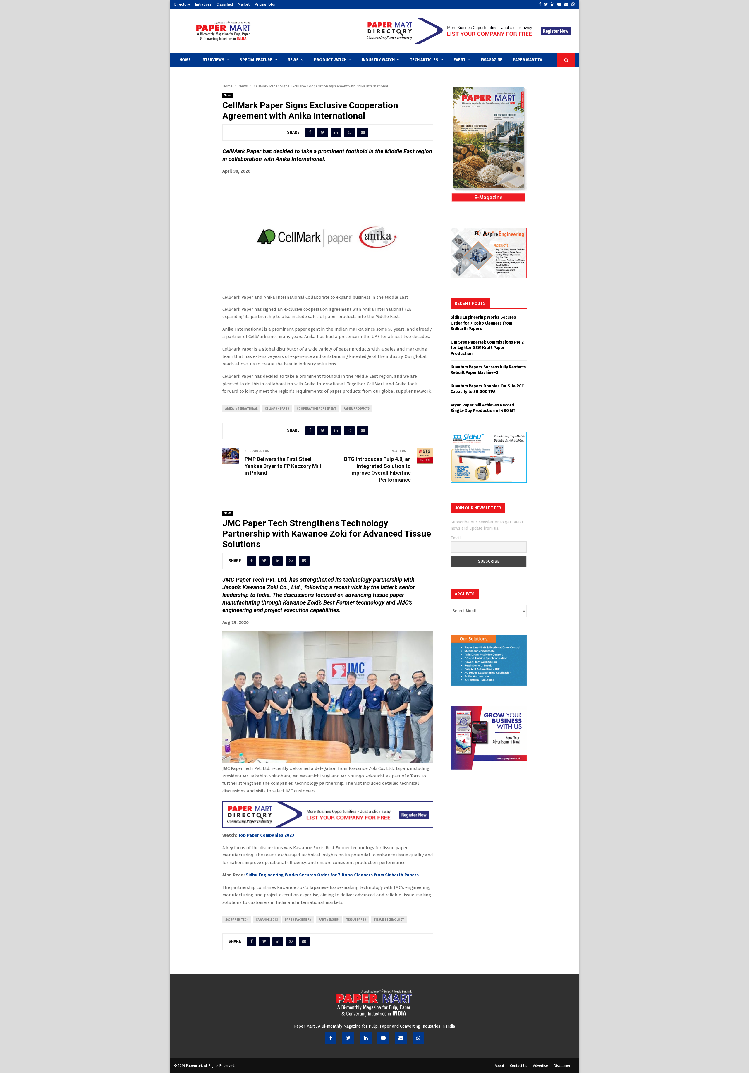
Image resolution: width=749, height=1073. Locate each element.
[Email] (401, 1038)
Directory (182, 4)
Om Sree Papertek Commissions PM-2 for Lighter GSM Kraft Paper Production (487, 348)
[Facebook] (330, 1038)
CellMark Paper (277, 409)
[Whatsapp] (418, 1038)
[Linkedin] (366, 1038)
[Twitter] (348, 1038)
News (293, 59)
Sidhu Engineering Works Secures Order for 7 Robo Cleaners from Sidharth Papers (332, 875)
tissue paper (356, 919)
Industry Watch (378, 59)
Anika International (241, 409)
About (499, 1066)
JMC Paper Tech (236, 919)
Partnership (329, 919)
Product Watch (330, 59)
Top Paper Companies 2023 (266, 835)
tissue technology (389, 919)
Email (456, 537)
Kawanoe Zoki (267, 919)
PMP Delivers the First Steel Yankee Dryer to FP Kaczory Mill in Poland (283, 466)
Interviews (212, 59)
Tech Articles (424, 59)
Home (185, 59)
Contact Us (518, 1066)
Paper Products (356, 409)
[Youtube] (383, 1038)
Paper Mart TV (527, 59)
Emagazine (491, 59)
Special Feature (256, 59)
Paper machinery (298, 919)
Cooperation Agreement (316, 409)
